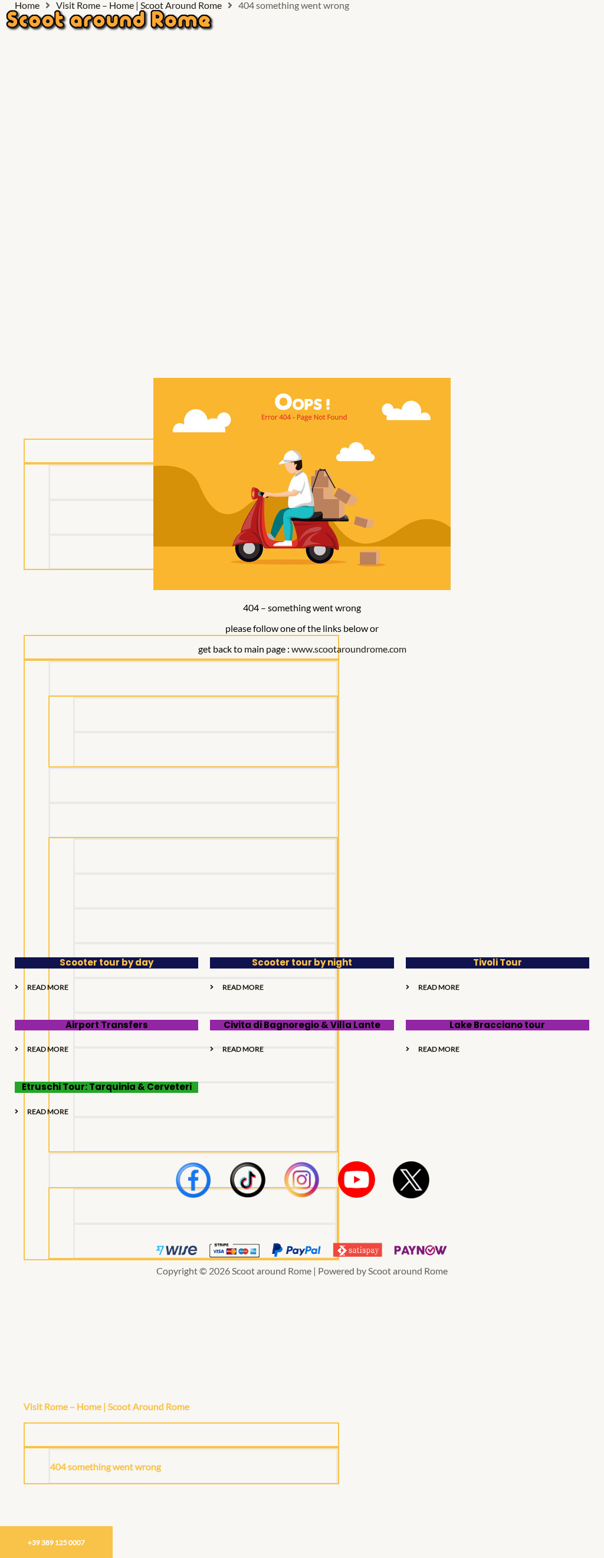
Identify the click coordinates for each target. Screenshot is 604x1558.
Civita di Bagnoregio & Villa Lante (302, 1025)
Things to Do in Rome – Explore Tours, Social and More (133, 1341)
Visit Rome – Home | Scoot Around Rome (106, 1406)
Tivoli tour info (53, 1373)
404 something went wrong (105, 1466)
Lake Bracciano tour (497, 1025)
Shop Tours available (65, 1276)
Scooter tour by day (106, 962)
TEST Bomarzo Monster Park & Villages (154, 1064)
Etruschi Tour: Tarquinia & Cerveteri (107, 1087)
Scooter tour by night (302, 962)
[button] (194, 1406)
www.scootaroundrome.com (348, 648)
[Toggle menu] (181, 1434)
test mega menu (56, 1309)
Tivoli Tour (497, 962)
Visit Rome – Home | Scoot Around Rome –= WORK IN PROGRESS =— (166, 1500)
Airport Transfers (106, 1025)
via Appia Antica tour (117, 1134)
